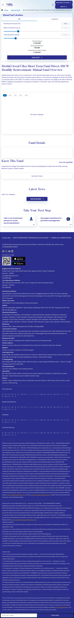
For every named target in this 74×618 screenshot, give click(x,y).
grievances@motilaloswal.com (16, 495)
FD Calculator (16, 315)
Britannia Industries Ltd (59, 333)
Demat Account (26, 355)
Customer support (28, 350)
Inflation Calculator (27, 322)
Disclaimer (48, 373)
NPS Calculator (39, 322)
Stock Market (15, 355)
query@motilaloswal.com (10, 276)
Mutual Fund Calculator (35, 317)
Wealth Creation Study (32, 376)
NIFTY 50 (4, 308)
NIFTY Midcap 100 (57, 308)
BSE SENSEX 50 (12, 310)
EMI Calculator (48, 317)
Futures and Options (31, 303)
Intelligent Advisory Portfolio (45, 293)
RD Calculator (26, 315)
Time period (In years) (11, 35)
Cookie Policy (57, 373)
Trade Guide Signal (18, 326)
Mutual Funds (17, 293)
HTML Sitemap (12, 383)
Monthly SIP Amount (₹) (12, 24)
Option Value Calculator (52, 322)
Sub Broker (67, 355)
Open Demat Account (62, 2)
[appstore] (18, 259)
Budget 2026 (6, 355)
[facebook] (3, 252)
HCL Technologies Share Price (41, 333)
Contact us (5, 350)
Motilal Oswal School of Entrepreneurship (38, 340)
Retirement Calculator (59, 315)
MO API (27, 326)
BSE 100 (4, 310)
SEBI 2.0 (44, 380)
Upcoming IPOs (7, 293)
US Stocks (58, 293)
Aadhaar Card (16, 369)
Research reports (7, 340)
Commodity (13, 357)
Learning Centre (19, 340)
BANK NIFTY (19, 308)
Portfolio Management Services (24, 296)
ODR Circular (51, 380)
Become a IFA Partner (41, 345)
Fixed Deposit (39, 296)
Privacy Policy (60, 380)
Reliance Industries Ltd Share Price (13, 336)
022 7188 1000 (6, 287)
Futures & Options (37, 355)
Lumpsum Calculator (9, 317)
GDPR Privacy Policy (20, 380)
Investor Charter (7, 380)
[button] (22, 24)
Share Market (6, 303)
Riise (31, 326)
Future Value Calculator (17, 319)
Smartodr (38, 380)
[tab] (5, 95)
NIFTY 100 (66, 308)
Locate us (18, 350)
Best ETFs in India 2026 (16, 364)
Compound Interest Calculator (41, 315)
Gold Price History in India (34, 362)
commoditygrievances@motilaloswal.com (24, 520)
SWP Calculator (59, 317)
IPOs (45, 355)
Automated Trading (45, 357)
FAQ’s (12, 350)
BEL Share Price (29, 336)
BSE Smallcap (28, 308)
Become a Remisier (55, 345)
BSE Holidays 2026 (19, 362)
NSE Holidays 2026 (7, 362)
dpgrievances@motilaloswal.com (41, 495)
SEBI (10, 373)
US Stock (60, 355)
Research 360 (6, 326)
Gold (3, 357)
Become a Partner (8, 345)
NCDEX (14, 373)
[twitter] (6, 252)
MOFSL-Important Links (24, 373)
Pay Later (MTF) (49, 296)
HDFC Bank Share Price (9, 331)
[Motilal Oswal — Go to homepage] (9, 4)
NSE (6, 373)
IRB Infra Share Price (25, 333)
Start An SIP (36, 57)
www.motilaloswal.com (62, 607)
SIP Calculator (6, 315)
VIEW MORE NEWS (35, 199)
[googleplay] (18, 263)
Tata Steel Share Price (24, 331)
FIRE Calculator (66, 322)
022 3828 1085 (6, 278)
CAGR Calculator (22, 317)
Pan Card (8, 369)
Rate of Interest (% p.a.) (12, 28)
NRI (7, 357)
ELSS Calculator (54, 319)
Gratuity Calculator (32, 319)
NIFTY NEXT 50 (46, 308)
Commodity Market (18, 303)
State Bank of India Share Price (42, 331)
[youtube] (9, 252)
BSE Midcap (37, 308)
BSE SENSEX (12, 308)
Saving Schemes (27, 369)
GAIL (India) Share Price (60, 331)
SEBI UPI (62, 6)
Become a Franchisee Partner (24, 345)
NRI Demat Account (29, 293)
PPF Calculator (43, 319)
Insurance (10, 298)
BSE (3, 373)
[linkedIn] (12, 252)
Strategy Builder (39, 326)
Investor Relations (38, 373)
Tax (3, 369)
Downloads (30, 380)
